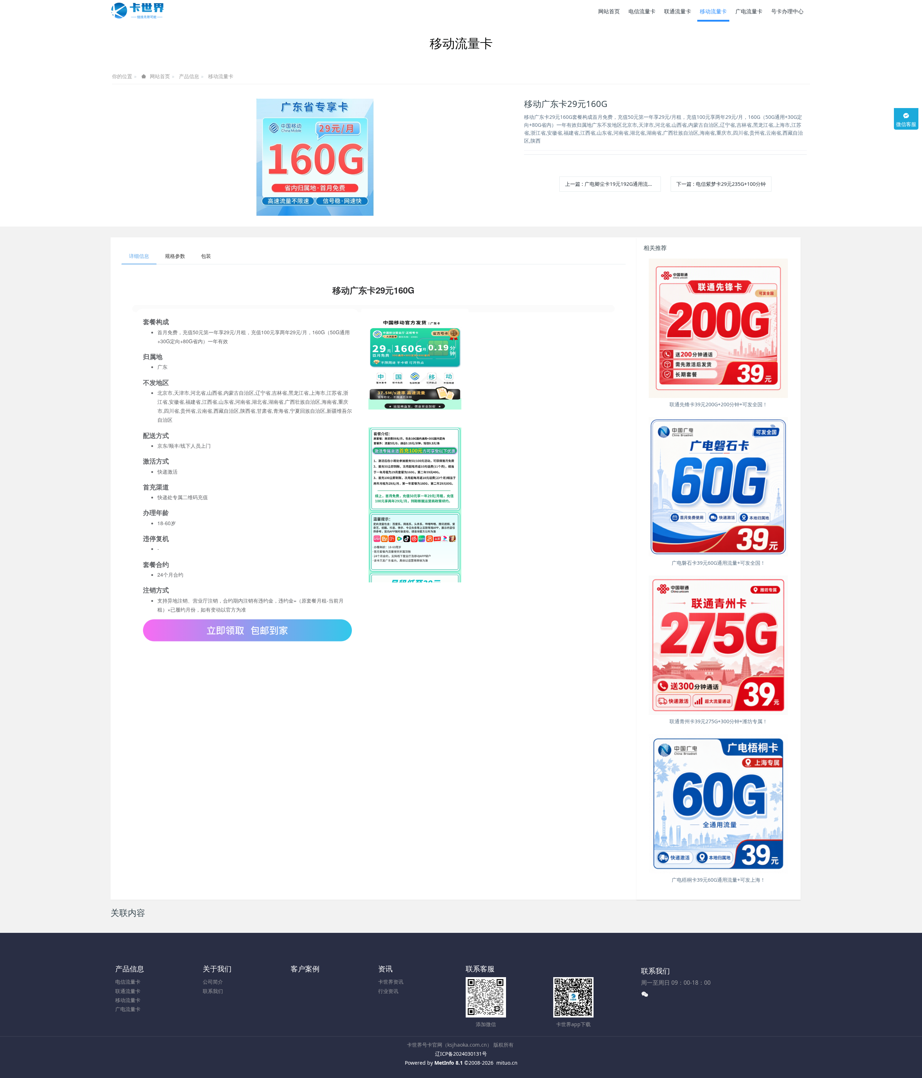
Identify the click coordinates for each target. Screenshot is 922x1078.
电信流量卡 (127, 981)
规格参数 (175, 255)
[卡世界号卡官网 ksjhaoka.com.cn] (138, 11)
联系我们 (213, 991)
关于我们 (217, 969)
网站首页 (609, 11)
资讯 (385, 969)
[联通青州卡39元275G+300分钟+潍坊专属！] (719, 645)
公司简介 (213, 981)
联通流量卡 (127, 991)
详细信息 (139, 255)
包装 (206, 255)
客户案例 (305, 969)
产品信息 (189, 76)
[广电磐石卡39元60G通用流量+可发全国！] (719, 486)
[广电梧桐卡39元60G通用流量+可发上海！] (719, 803)
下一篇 (721, 183)
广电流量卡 (127, 1009)
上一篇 (613, 183)
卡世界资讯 (390, 981)
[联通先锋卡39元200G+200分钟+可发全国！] (719, 328)
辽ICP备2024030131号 (461, 1053)
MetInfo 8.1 (448, 1062)
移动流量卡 (220, 76)
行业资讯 (388, 991)
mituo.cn (507, 1062)
